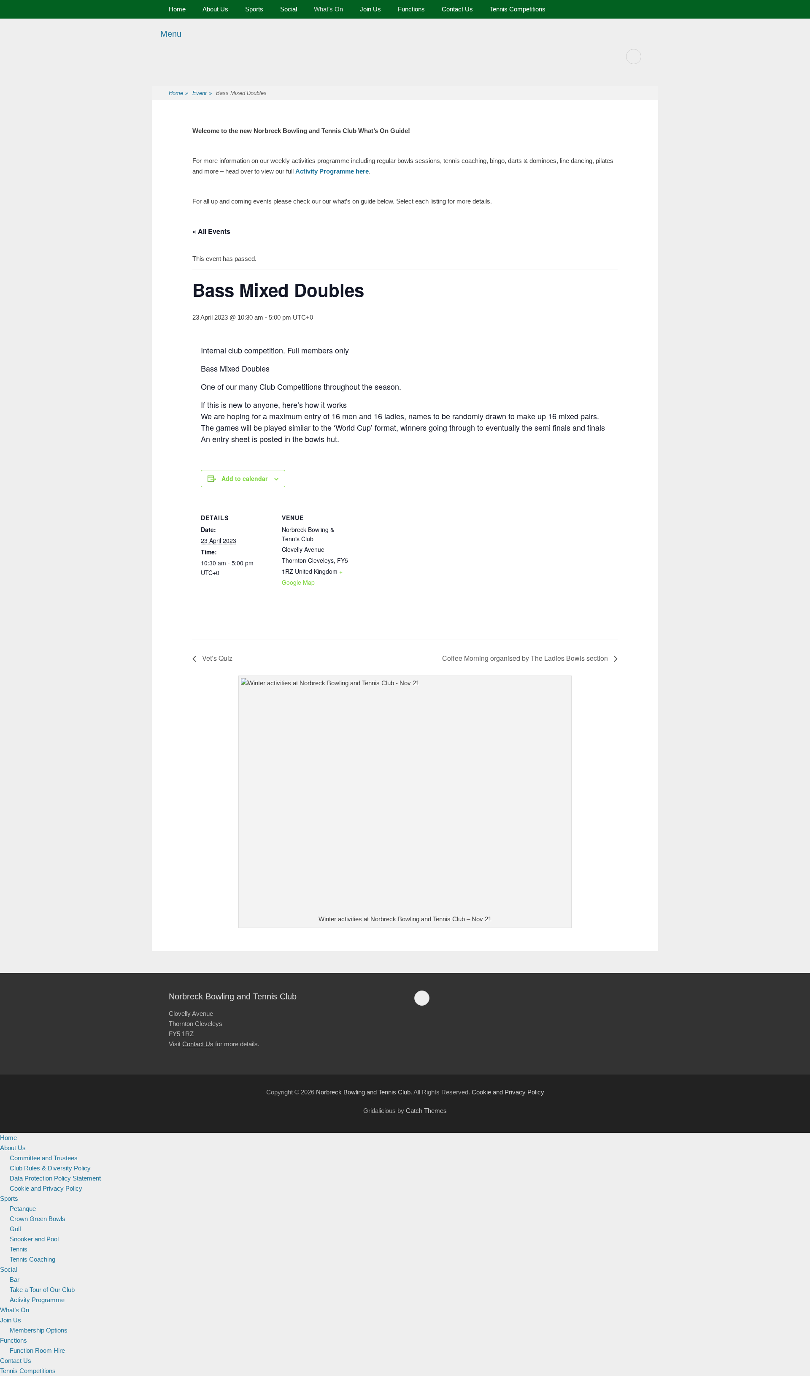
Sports (254, 9)
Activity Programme (37, 1299)
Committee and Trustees (44, 1158)
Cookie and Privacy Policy (508, 1092)
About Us (215, 9)
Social (288, 9)
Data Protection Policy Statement (55, 1178)
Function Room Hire (37, 1350)
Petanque (23, 1208)
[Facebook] (633, 56)
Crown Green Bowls (37, 1218)
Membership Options (39, 1330)
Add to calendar (244, 478)
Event (202, 93)
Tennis (18, 1249)
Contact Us (457, 9)
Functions (411, 9)
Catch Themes (426, 1110)
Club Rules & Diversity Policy (50, 1168)
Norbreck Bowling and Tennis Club (363, 1092)
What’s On (328, 9)
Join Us (370, 9)
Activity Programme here (332, 171)
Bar (14, 1279)
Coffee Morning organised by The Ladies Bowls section (526, 658)
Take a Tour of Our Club (42, 1289)
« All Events (211, 231)
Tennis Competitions (517, 9)
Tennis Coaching (32, 1259)
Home (177, 9)
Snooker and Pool (34, 1239)
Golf (15, 1228)
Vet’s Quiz (216, 658)
